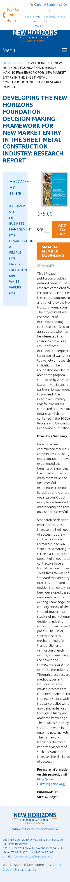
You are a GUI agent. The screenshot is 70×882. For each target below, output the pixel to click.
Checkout (61, 17)
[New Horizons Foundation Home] (35, 36)
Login (28, 17)
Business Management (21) (20, 229)
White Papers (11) (15, 287)
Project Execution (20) (18, 270)
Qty (40, 229)
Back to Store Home (12, 14)
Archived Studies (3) (17, 212)
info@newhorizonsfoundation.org (31, 856)
